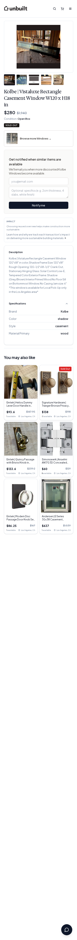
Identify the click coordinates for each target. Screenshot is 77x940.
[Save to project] (67, 26)
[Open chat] (66, 929)
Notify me (38, 205)
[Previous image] (10, 46)
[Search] (54, 8)
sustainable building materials (46, 238)
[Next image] (67, 46)
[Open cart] (62, 8)
